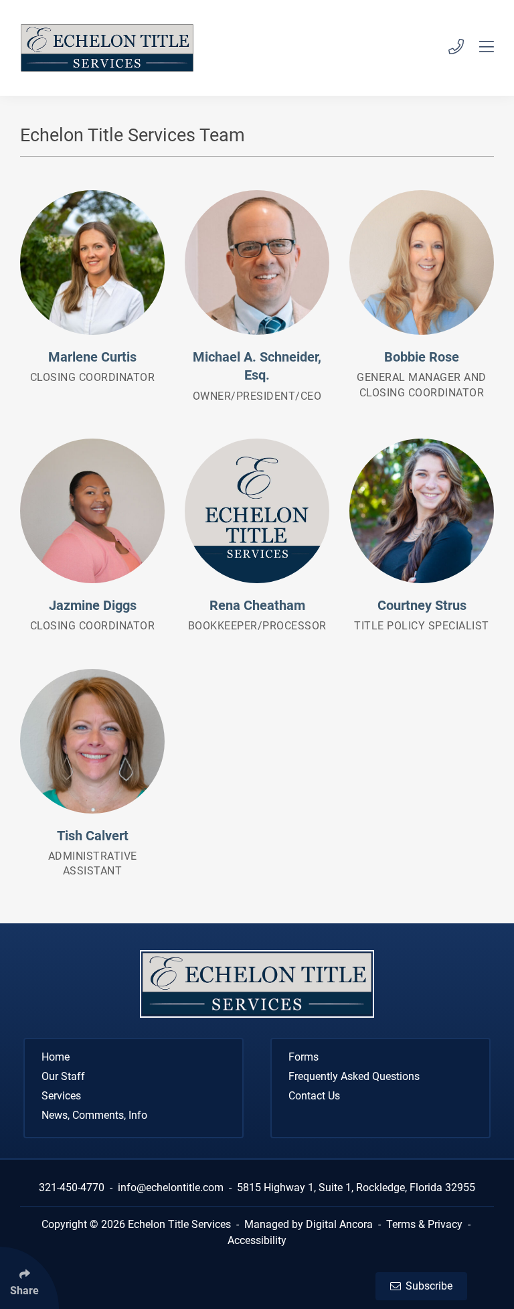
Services (61, 1095)
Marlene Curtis (92, 357)
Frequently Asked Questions (354, 1076)
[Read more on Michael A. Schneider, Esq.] (257, 262)
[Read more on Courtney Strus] (421, 511)
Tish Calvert (92, 836)
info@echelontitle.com (171, 1187)
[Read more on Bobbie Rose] (421, 262)
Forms (303, 1057)
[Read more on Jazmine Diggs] (92, 511)
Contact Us (314, 1095)
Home (55, 1057)
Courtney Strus (421, 605)
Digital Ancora (339, 1224)
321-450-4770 (71, 1187)
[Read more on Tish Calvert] (92, 741)
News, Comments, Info (94, 1115)
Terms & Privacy (424, 1224)
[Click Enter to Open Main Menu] (479, 48)
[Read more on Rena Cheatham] (257, 511)
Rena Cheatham (257, 605)
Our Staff (63, 1076)
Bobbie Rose (421, 357)
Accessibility (257, 1240)
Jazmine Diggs (93, 605)
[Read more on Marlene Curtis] (92, 262)
